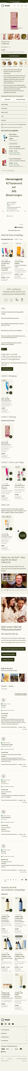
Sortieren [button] (4, 686)
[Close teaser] (18, 531)
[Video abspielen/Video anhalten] (2, 590)
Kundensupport (5, 1037)
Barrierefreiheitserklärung (22, 1058)
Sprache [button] (11, 686)
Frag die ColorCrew (7, 659)
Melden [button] (20, 727)
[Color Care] (7, 523)
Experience (4, 1033)
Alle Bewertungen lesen (14, 230)
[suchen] (15, 5)
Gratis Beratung (20, 99)
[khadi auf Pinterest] (9, 1024)
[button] (25, 5)
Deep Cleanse (13, 134)
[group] (14, 668)
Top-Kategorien (5, 1029)
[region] (14, 211)
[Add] (10, 255)
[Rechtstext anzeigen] (9, 47)
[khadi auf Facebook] (2, 1024)
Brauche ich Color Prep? (7, 420)
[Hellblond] (7, 431)
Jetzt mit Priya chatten (8, 654)
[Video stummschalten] (5, 590)
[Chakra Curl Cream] (21, 981)
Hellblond (4, 443)
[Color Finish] (7, 474)
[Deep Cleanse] (7, 387)
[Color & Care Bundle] (21, 250)
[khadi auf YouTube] (13, 1024)
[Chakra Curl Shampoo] (7, 905)
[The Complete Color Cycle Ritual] (7, 250)
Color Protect (20, 485)
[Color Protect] (21, 474)
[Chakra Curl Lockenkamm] (7, 981)
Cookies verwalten (5, 1060)
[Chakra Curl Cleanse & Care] (7, 943)
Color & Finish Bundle (15, 158)
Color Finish (5, 485)
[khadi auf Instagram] (6, 1024)
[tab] (21, 694)
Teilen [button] (24, 727)
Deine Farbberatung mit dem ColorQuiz (13, 648)
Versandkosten (11, 51)
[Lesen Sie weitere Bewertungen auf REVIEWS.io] (19, 227)
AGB (2, 1058)
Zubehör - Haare (18, 239)
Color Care (5, 535)
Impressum (25, 1060)
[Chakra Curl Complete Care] (21, 943)
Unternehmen (4, 1040)
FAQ (3, 349)
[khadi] (5, 5)
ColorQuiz (7, 99)
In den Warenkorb (13, 143)
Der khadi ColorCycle (7, 239)
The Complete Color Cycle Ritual (5, 263)
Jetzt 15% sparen (7, 369)
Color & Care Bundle (14, 146)
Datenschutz (10, 1058)
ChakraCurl (4, 894)
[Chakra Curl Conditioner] (21, 905)
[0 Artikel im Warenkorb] (22, 5)
